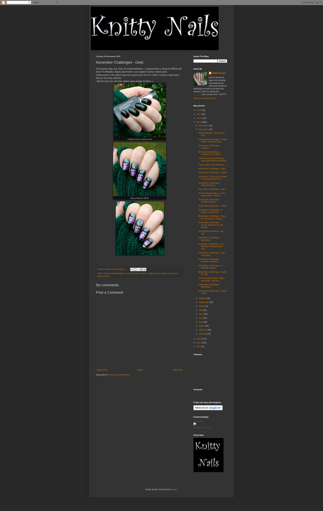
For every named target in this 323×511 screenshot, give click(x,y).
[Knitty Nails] (194, 424)
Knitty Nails (198, 421)
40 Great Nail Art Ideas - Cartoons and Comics (210, 153)
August (202, 306)
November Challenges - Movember (209, 285)
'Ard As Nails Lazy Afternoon (211, 165)
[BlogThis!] (135, 269)
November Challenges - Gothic (213, 206)
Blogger (173, 489)
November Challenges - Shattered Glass (209, 200)
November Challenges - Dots (212, 189)
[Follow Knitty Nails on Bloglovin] (208, 409)
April (201, 322)
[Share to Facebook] (141, 269)
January (203, 334)
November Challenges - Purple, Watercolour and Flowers (211, 225)
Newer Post (102, 370)
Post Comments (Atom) (118, 375)
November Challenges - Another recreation (209, 260)
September (204, 302)
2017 (199, 114)
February (203, 330)
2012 (199, 346)
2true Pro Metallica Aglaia (114, 273)
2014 (199, 339)
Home (140, 370)
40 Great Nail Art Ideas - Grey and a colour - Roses (212, 194)
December (204, 125)
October (203, 298)
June (201, 314)
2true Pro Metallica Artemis (136, 273)
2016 (199, 118)
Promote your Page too (202, 428)
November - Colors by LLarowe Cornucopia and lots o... (213, 177)
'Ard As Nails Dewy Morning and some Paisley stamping (212, 159)
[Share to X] (138, 269)
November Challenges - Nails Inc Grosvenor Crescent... (212, 217)
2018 (199, 110)
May (201, 318)
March (202, 326)
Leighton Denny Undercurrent (160, 273)
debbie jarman (219, 73)
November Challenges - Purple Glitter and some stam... (213, 140)
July (201, 310)
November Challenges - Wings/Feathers (209, 184)
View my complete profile (204, 98)
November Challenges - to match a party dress (211, 211)
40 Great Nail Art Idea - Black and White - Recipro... (212, 279)
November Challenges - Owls (212, 168)
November (204, 129)
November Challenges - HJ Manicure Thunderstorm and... (211, 246)
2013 (199, 343)
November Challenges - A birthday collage (210, 266)
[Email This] (132, 269)
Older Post (178, 370)
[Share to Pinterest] (144, 269)
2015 (199, 122)
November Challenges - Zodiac (213, 172)
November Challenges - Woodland (209, 238)
